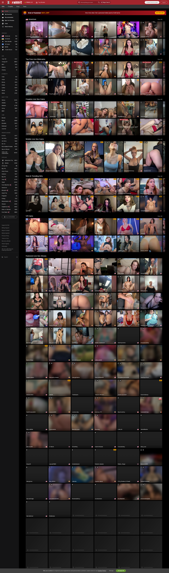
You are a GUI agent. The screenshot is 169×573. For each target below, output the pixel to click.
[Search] (99, 2)
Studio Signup (5, 243)
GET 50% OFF (160, 12)
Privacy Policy (5, 235)
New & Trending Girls (34, 176)
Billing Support (5, 227)
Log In (164, 2)
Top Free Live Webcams (35, 59)
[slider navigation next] (160, 38)
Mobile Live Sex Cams (35, 139)
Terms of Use (5, 238)
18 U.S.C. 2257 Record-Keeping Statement (7, 249)
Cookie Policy (102, 570)
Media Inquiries (6, 233)
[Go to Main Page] (14, 2)
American (32, 19)
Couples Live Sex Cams (35, 99)
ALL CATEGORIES (10, 217)
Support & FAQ (5, 225)
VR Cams (29, 216)
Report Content (6, 230)
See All (160, 19)
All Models (4, 246)
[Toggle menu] (3, 2)
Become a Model (6, 241)
